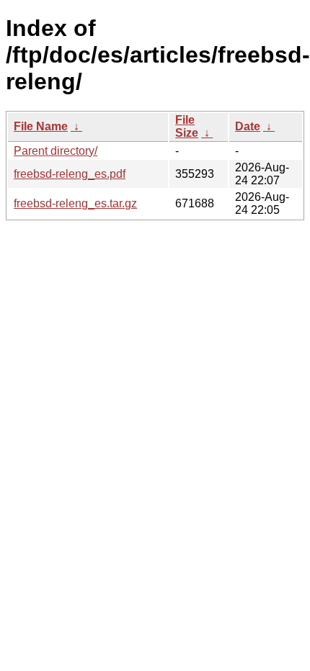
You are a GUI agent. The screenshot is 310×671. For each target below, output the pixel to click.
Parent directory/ (55, 151)
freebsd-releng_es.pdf (69, 174)
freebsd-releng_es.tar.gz (75, 203)
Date (247, 126)
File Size (186, 126)
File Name (41, 126)
